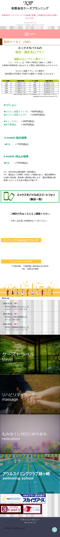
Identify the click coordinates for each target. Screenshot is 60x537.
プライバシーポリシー (30, 520)
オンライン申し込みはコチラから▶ (21, 240)
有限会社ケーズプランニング (30, 6)
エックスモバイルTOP (21, 261)
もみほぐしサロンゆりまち (16, 309)
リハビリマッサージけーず (16, 330)
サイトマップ (30, 523)
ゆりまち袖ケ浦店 (12, 319)
